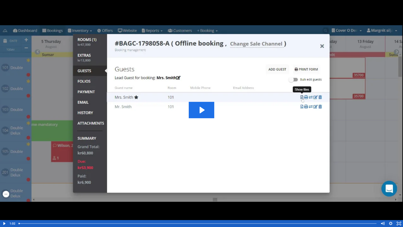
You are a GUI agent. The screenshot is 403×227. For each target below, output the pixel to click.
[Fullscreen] (399, 223)
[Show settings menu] (391, 223)
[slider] (197, 223)
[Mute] (382, 223)
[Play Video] (4, 223)
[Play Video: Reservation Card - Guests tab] (201, 110)
